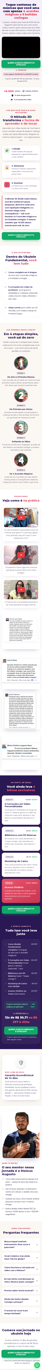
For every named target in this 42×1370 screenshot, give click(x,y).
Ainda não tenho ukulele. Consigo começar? (16, 1300)
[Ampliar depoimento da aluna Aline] (21, 630)
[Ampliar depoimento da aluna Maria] (21, 751)
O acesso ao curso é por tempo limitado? (16, 1312)
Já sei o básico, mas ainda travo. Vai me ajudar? (17, 1257)
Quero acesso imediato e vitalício (21, 64)
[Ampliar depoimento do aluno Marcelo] (21, 711)
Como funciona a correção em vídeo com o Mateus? (19, 1268)
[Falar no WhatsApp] (37, 1365)
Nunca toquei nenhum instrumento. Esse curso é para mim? (17, 1244)
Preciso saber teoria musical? (19, 1290)
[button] (21, 517)
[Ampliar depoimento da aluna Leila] (21, 670)
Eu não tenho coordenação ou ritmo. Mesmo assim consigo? (19, 1280)
